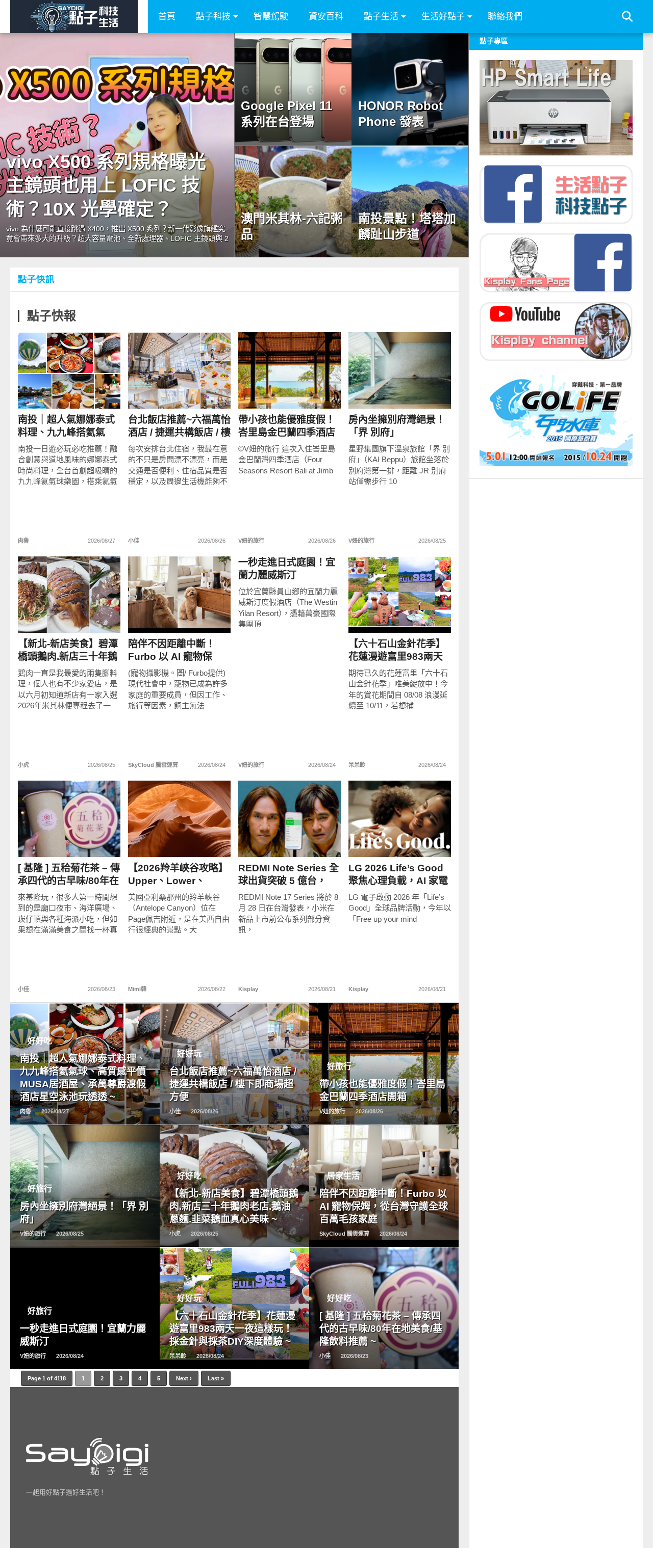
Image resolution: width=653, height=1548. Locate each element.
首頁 (166, 16)
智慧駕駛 (271, 16)
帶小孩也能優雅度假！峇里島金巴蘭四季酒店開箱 (286, 426)
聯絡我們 (505, 16)
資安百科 (326, 16)
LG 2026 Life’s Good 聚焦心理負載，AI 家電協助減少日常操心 (398, 875)
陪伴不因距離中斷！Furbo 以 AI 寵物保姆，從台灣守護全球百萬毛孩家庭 (176, 650)
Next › (184, 1378)
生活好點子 (443, 16)
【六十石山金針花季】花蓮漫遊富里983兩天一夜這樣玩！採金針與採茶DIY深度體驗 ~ (396, 650)
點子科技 (213, 16)
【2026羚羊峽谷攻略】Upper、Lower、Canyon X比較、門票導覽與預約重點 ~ (178, 875)
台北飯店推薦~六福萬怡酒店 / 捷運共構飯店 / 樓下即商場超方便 (179, 426)
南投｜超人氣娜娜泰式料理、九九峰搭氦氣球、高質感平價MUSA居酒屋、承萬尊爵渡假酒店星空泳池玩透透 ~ (66, 426)
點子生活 (381, 16)
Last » (216, 1378)
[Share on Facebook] (47, 391)
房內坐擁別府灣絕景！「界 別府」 (396, 426)
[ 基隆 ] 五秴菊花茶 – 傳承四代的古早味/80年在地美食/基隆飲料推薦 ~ (69, 875)
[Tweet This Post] (69, 391)
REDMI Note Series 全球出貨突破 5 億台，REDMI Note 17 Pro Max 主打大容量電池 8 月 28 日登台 (288, 875)
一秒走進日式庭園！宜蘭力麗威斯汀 (286, 568)
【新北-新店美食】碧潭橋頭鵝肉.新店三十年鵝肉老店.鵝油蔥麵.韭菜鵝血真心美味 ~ (69, 650)
